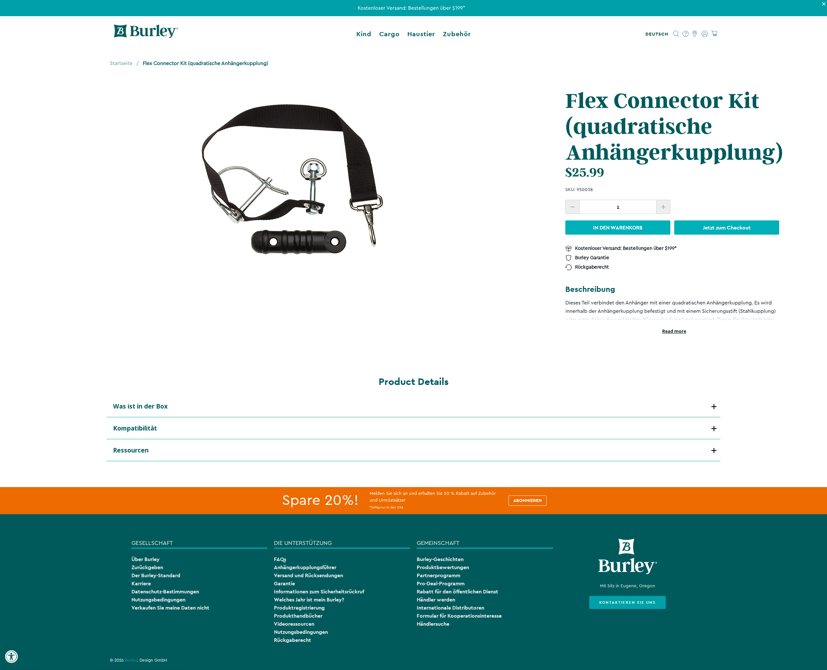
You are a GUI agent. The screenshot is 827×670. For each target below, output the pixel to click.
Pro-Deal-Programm (441, 583)
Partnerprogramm (438, 575)
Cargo (389, 34)
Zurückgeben (147, 567)
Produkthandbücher (298, 615)
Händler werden (436, 599)
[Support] (685, 34)
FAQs (280, 559)
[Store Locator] (695, 34)
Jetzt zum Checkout (727, 227)
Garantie (284, 583)
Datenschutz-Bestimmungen (165, 591)
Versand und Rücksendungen (308, 575)
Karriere (141, 583)
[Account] (704, 34)
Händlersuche (433, 624)
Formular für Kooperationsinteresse (459, 615)
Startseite (121, 63)
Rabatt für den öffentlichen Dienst (457, 591)
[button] (658, 34)
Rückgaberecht (292, 640)
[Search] (676, 34)
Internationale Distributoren (450, 607)
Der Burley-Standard (155, 575)
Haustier (421, 34)
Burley (131, 660)
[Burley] (146, 34)
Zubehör (457, 34)
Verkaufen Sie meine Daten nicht (170, 607)
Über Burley (145, 559)
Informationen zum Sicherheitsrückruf (319, 591)
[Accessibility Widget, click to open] (11, 657)
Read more (674, 331)
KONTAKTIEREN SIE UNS (627, 602)
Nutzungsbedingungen (158, 599)
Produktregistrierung (299, 607)
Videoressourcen (294, 624)
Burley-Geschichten (440, 559)
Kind (364, 34)
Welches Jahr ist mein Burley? (309, 599)
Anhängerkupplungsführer (305, 567)
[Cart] (714, 34)
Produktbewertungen (443, 567)
